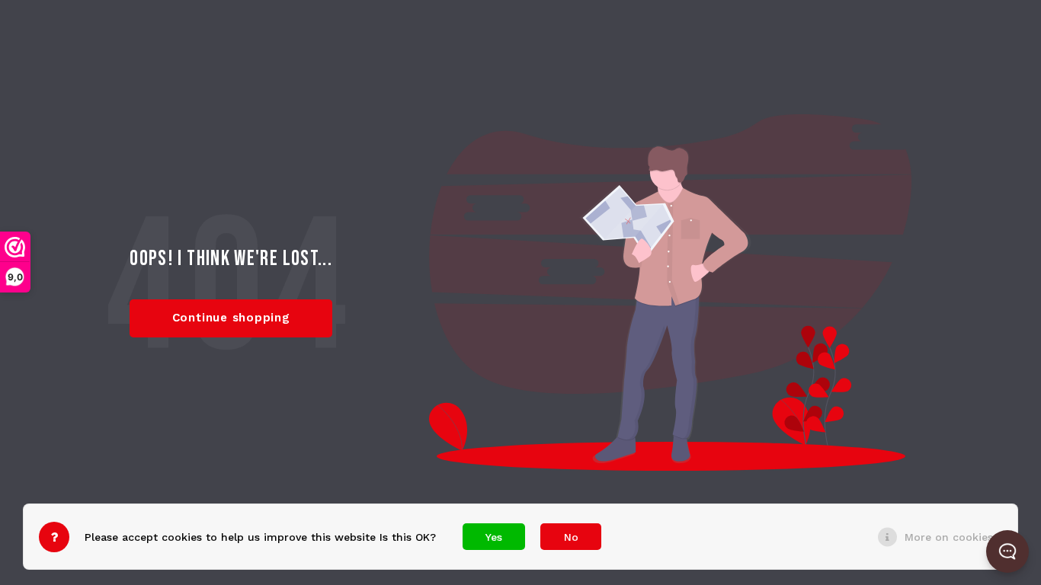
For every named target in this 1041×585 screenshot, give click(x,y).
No (571, 537)
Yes (493, 537)
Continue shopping (231, 317)
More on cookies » (953, 537)
